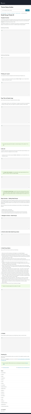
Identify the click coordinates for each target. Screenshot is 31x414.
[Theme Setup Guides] (3, 3)
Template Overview (5, 17)
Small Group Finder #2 (6, 367)
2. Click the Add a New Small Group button (10, 231)
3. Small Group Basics (5, 248)
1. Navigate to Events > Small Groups (9, 215)
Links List (3, 148)
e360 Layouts (9, 13)
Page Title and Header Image (7, 98)
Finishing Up (3, 354)
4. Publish (3, 333)
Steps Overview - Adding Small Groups (9, 198)
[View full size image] (15, 41)
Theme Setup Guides (3, 13)
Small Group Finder (18, 13)
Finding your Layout (5, 73)
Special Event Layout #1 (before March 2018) (23, 367)
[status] (15, 144)
